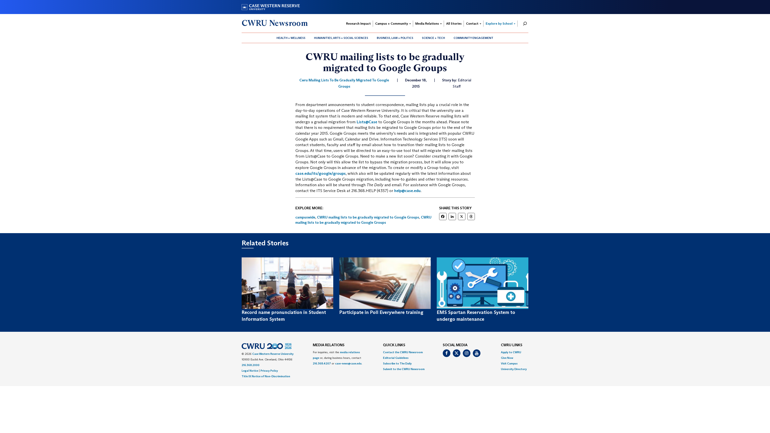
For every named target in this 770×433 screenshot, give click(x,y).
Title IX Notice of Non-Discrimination (266, 376)
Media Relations (427, 23)
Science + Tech (433, 38)
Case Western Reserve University (273, 354)
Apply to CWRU (511, 352)
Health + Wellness (291, 38)
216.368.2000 (250, 365)
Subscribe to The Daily (397, 363)
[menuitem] (291, 38)
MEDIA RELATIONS (328, 345)
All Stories (454, 23)
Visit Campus (509, 363)
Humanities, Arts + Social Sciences (341, 38)
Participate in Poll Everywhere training (381, 312)
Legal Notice (250, 370)
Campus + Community (392, 23)
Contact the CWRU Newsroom (403, 352)
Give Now (507, 358)
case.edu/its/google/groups (320, 173)
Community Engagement (473, 38)
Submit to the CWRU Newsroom (404, 369)
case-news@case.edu (348, 363)
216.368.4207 (322, 363)
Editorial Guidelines (395, 358)
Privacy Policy (269, 370)
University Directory (514, 369)
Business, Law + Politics (395, 38)
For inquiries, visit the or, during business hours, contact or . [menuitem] (337, 357)
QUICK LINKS (394, 345)
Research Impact (358, 23)
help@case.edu (407, 190)
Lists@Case (367, 121)
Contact (472, 23)
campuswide (305, 217)
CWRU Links (511, 345)
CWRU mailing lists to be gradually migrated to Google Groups (368, 217)
